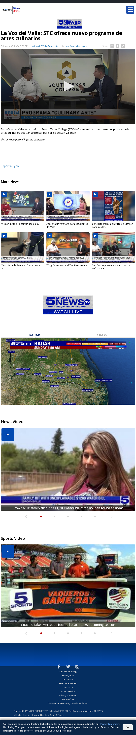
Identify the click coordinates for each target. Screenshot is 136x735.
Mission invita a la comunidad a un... (20, 223)
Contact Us (68, 687)
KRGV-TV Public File (68, 683)
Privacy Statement (68, 695)
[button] (68, 86)
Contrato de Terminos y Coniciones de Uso (68, 703)
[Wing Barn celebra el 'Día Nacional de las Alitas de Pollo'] (68, 247)
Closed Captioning (68, 671)
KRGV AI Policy (68, 691)
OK (127, 727)
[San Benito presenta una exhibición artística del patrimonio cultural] (113, 247)
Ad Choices (68, 679)
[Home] (22, 10)
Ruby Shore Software (54, 715)
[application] (68, 86)
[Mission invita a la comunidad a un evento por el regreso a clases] (22, 206)
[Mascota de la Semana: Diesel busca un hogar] (22, 247)
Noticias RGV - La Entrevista (44, 46)
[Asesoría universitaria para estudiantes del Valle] (68, 206)
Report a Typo (10, 166)
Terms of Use (68, 699)
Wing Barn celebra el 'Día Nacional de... (67, 265)
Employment (68, 675)
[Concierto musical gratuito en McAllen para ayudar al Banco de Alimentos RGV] (113, 206)
